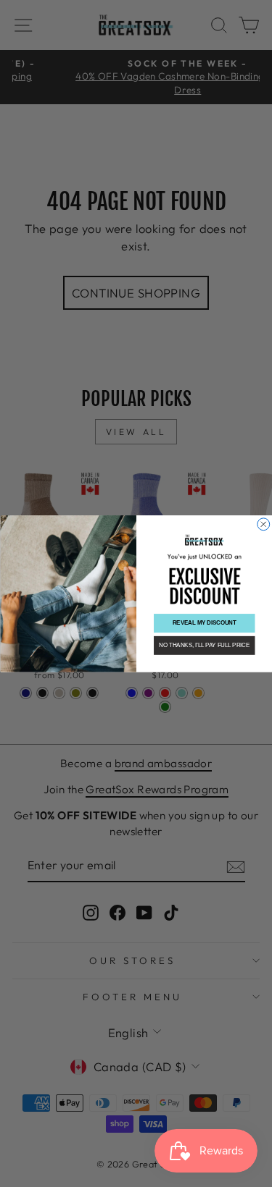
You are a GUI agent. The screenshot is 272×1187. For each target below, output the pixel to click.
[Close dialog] (263, 524)
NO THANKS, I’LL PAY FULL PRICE (204, 645)
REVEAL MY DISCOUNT (204, 622)
